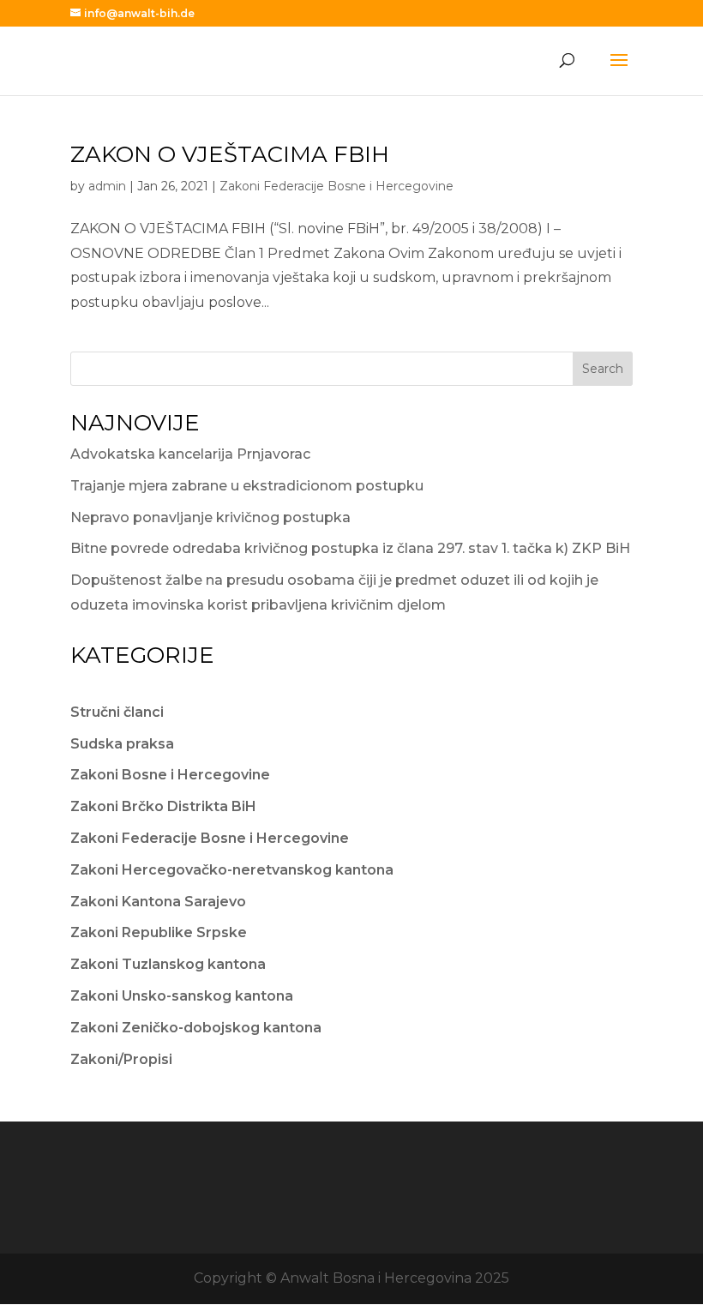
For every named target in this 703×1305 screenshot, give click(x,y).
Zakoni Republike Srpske (158, 932)
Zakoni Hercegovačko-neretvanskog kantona (232, 870)
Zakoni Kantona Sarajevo (158, 901)
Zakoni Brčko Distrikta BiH (163, 806)
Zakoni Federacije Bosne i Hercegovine (336, 186)
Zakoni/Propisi (121, 1059)
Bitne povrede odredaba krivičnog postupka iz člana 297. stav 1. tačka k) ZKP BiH (350, 548)
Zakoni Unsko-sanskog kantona (181, 996)
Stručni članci (117, 712)
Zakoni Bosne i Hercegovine (170, 775)
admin (107, 186)
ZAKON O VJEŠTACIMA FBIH (229, 154)
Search (602, 368)
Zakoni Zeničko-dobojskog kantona (195, 1027)
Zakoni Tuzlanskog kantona (168, 964)
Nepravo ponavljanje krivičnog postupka (210, 517)
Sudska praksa (122, 744)
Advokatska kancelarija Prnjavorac (190, 454)
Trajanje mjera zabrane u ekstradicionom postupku (247, 486)
